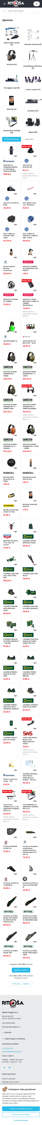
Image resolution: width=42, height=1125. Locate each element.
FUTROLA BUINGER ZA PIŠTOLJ (10, 847)
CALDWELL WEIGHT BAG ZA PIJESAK (10, 739)
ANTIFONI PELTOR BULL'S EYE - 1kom (29, 342)
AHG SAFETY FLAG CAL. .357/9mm (29, 204)
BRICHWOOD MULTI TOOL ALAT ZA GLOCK (10, 543)
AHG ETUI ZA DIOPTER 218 (27, 166)
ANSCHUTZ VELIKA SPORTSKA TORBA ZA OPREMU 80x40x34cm (31, 302)
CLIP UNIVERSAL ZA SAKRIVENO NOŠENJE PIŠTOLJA (30, 807)
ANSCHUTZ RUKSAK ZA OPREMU (10, 300)
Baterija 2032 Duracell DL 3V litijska (9, 479)
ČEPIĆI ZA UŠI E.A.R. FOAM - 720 (10, 780)
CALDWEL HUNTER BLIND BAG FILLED (29, 542)
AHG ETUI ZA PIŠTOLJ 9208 (11, 204)
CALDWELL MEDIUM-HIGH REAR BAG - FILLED (10, 608)
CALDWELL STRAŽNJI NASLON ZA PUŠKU (30, 706)
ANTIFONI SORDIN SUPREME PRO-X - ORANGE (10, 446)
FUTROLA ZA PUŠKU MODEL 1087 (10, 952)
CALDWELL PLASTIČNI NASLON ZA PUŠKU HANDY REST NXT (30, 641)
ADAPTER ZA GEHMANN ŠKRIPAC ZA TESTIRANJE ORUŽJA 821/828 (10, 168)
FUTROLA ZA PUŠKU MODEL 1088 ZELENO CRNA (30, 953)
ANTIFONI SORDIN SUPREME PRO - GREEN (10, 374)
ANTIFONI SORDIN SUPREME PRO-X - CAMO (29, 374)
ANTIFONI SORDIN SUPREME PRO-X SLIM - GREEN (30, 446)
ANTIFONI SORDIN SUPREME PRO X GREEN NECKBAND (29, 407)
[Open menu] (4, 3)
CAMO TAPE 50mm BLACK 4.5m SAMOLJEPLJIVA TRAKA (30, 741)
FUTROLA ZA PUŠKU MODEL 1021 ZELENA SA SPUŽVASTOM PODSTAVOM (10, 919)
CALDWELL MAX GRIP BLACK (30, 575)
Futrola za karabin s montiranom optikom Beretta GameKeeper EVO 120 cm (30, 850)
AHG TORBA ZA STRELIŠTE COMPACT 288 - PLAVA (30, 236)
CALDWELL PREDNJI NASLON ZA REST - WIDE (10, 674)
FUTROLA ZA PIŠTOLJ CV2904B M (11, 884)
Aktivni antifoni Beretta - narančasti (9, 268)
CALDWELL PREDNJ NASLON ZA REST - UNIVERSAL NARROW (11, 707)
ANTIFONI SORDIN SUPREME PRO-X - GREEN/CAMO (10, 407)
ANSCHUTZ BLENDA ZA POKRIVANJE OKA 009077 (30, 268)
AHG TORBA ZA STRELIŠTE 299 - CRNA (9, 236)
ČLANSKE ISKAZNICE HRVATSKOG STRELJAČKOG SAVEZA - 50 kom (30, 777)
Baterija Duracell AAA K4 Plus (29, 478)
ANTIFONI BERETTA (10, 341)
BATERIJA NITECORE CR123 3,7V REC (10, 511)
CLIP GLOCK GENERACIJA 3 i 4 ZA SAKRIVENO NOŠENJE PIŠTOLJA (11, 808)
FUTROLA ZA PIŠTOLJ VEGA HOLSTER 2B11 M (30, 885)
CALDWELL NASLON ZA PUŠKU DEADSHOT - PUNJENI (11, 641)
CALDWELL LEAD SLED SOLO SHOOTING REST (11, 576)
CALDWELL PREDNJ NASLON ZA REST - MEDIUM (29, 674)
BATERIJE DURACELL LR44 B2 (30, 505)
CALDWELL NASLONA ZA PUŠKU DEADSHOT (31, 607)
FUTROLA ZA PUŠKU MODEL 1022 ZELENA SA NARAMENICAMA (30, 918)
